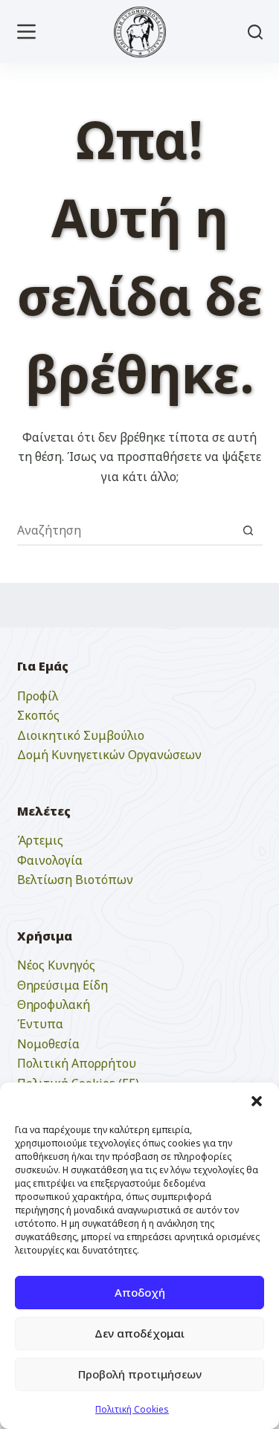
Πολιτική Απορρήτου (76, 1063)
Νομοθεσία (48, 1044)
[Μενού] (26, 31)
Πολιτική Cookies (132, 1409)
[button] (256, 1101)
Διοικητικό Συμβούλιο (80, 735)
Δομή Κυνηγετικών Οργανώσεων (109, 754)
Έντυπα (40, 1024)
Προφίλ (37, 696)
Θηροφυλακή (53, 1004)
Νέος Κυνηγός (56, 965)
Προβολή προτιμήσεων (140, 1374)
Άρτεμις (40, 840)
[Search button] (248, 530)
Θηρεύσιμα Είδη (62, 985)
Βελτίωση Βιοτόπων (75, 879)
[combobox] (125, 530)
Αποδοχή (140, 1292)
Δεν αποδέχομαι (139, 1333)
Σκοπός (38, 715)
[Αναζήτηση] (255, 32)
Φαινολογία (50, 860)
